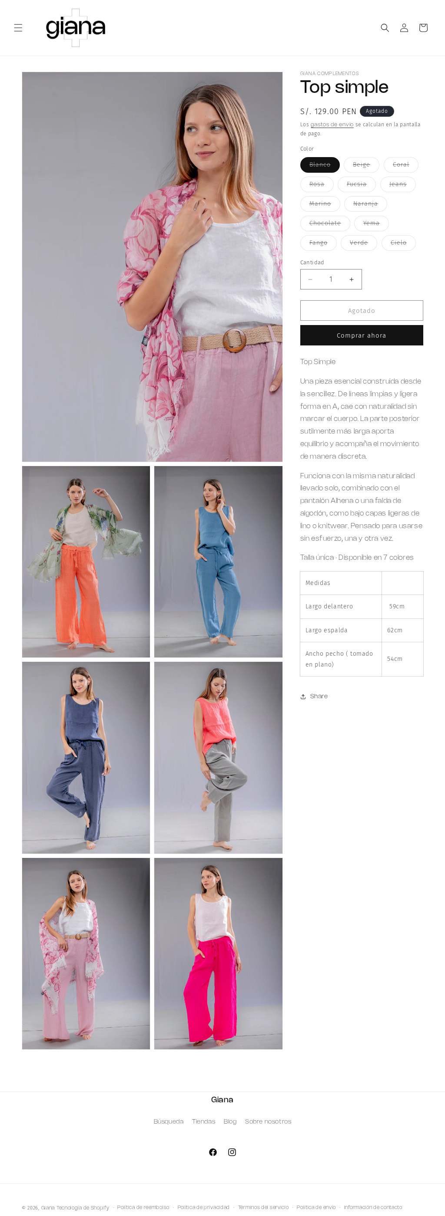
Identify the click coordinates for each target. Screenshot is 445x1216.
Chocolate (329, 225)
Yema (376, 225)
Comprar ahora (361, 335)
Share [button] (319, 697)
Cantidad (312, 262)
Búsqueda (169, 1122)
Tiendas (203, 1122)
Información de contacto (373, 1208)
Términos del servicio (263, 1208)
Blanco (324, 167)
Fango (323, 245)
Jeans (402, 186)
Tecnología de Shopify (83, 1208)
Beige (366, 167)
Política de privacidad (204, 1208)
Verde (363, 245)
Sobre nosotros (268, 1122)
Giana (48, 1208)
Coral (405, 167)
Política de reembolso (143, 1208)
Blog (230, 1122)
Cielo (403, 245)
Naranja (370, 206)
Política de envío (316, 1208)
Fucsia (361, 186)
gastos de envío (332, 124)
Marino (324, 206)
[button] (18, 27)
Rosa (321, 186)
